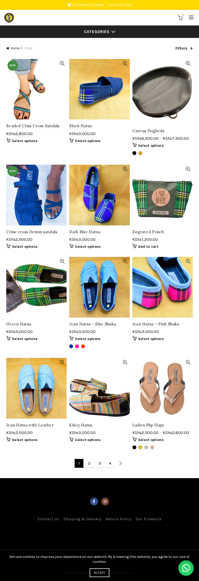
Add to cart (148, 246)
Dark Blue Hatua (84, 231)
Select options (25, 141)
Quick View (62, 63)
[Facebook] (94, 501)
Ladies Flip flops (148, 425)
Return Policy (119, 519)
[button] (186, 568)
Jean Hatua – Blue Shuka (92, 324)
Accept (99, 573)
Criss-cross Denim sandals (32, 231)
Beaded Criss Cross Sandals (33, 125)
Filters (181, 48)
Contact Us (48, 519)
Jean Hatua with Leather (30, 425)
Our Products (149, 519)
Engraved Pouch (148, 231)
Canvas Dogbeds (148, 130)
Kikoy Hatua (80, 425)
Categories (97, 31)
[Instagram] (105, 501)
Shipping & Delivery (82, 519)
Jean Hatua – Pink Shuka (155, 324)
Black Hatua (80, 125)
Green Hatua (18, 324)
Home (15, 48)
